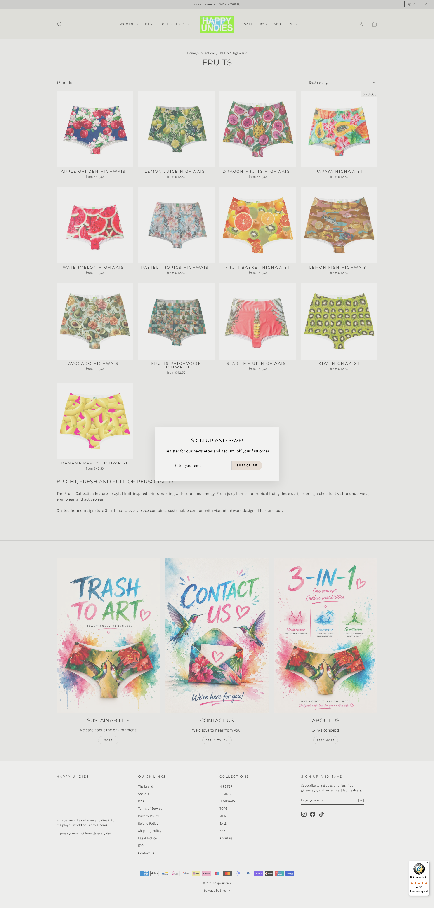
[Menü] (426, 863)
